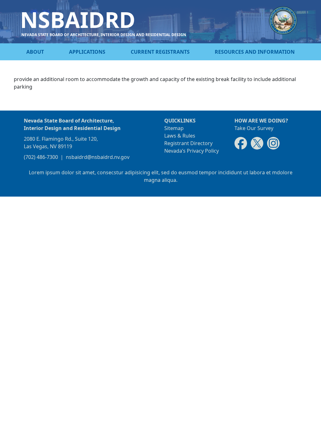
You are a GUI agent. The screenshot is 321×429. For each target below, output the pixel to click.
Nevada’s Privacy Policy (191, 150)
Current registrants (160, 51)
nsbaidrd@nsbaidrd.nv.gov (97, 157)
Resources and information (255, 51)
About (35, 51)
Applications (87, 51)
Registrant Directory (188, 143)
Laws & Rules (179, 135)
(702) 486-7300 (41, 157)
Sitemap (174, 128)
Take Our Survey (253, 128)
